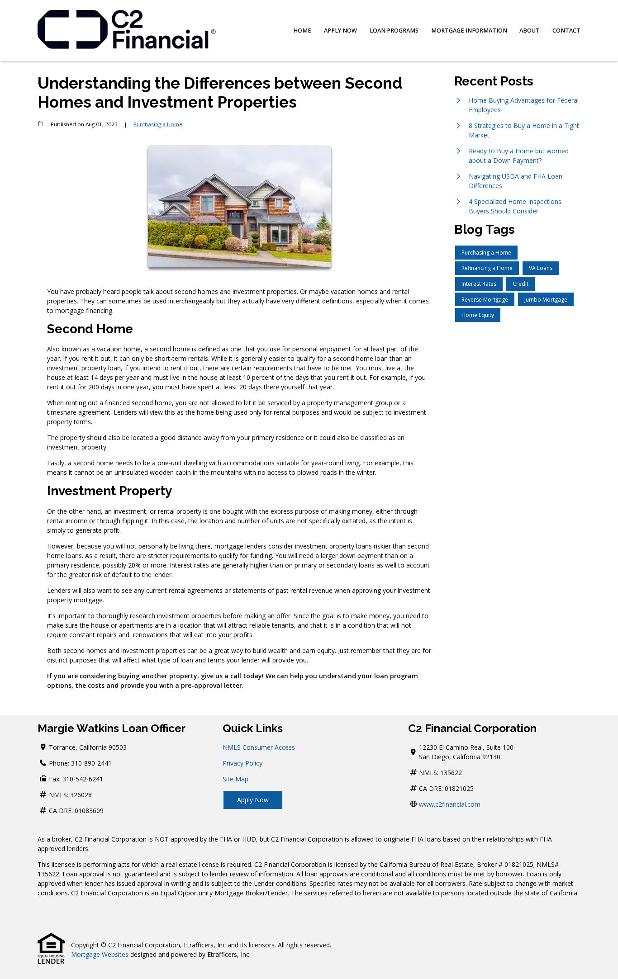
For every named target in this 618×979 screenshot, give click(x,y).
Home (302, 30)
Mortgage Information (469, 30)
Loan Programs (394, 30)
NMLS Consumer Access (259, 747)
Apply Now (340, 30)
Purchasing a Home (157, 124)
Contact (566, 30)
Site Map (235, 779)
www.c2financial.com (449, 804)
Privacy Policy (242, 763)
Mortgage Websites (99, 954)
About (529, 30)
